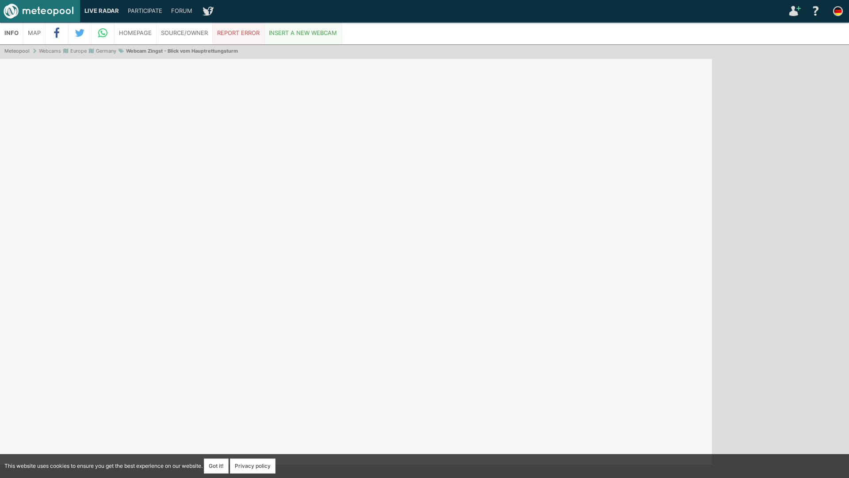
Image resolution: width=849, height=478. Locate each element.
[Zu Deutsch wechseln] (838, 11)
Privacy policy (253, 466)
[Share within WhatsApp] (103, 33)
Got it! (216, 466)
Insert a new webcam (303, 33)
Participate (145, 11)
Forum (181, 11)
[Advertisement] (780, 195)
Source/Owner (184, 33)
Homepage (135, 33)
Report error (238, 33)
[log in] (794, 11)
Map (34, 33)
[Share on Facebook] (57, 33)
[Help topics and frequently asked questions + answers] (816, 11)
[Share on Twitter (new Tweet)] (80, 33)
